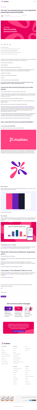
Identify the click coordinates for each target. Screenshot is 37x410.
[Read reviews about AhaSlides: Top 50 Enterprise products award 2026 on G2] (3, 399)
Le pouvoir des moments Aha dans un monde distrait (10, 48)
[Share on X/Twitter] (7, 45)
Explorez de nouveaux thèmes (7, 277)
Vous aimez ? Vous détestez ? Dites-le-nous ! (9, 54)
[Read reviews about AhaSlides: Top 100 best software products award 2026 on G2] (7, 399)
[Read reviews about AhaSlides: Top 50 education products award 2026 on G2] (11, 399)
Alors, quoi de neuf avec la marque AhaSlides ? (9, 50)
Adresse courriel (3, 292)
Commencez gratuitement (18, 331)
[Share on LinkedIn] (5, 45)
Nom (1, 288)
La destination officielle (6, 246)
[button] (34, 1)
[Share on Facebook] (10, 45)
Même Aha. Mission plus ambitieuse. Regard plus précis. (11, 52)
